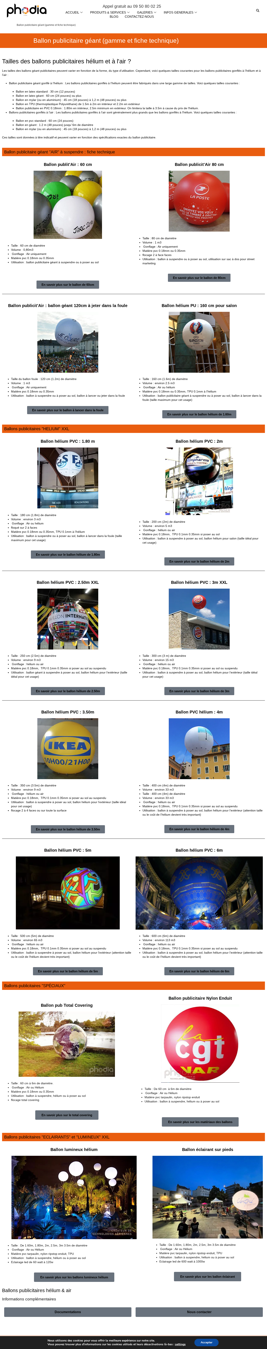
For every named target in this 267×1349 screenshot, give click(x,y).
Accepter (206, 1342)
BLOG (114, 16)
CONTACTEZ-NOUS (139, 16)
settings (180, 1344)
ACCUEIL (72, 12)
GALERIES (145, 12)
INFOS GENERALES (178, 12)
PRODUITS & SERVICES (108, 12)
